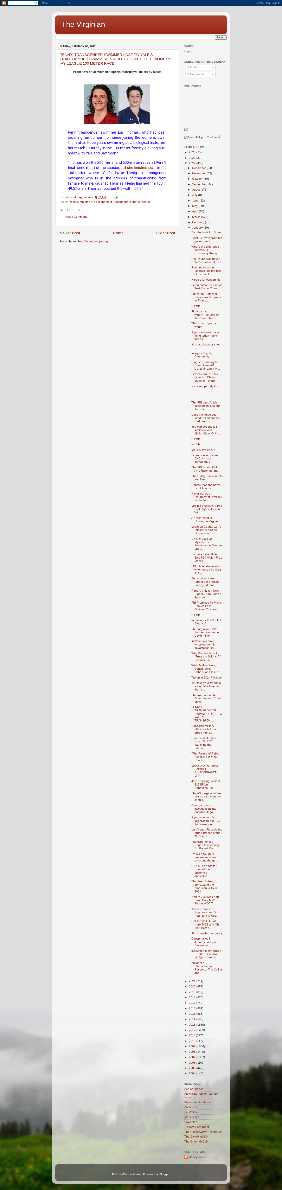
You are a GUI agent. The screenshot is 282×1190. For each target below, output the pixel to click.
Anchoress (191, 1107)
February (198, 222)
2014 (192, 1019)
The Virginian (83, 24)
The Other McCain (196, 1141)
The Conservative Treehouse (203, 1131)
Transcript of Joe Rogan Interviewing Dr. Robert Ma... (205, 845)
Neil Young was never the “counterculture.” (206, 260)
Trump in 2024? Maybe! (207, 677)
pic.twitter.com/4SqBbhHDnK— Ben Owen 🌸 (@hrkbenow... (206, 954)
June (195, 200)
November (199, 173)
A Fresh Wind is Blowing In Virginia (204, 519)
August (197, 189)
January (198, 227)
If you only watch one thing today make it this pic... (205, 336)
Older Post (165, 233)
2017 (192, 1002)
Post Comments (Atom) (92, 241)
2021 (192, 981)
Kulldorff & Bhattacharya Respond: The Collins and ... (207, 968)
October (198, 178)
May (195, 206)
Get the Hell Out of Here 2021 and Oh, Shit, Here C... (205, 924)
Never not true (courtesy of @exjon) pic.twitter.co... (206, 497)
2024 (192, 152)
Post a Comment (76, 216)
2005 (192, 1068)
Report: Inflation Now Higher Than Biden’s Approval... (206, 594)
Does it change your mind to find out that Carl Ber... (205, 418)
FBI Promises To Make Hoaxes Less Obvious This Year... (206, 606)
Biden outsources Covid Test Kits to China (206, 287)
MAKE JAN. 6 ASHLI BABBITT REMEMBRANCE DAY (204, 770)
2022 (192, 163)
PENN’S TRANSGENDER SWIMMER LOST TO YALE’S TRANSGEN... (206, 714)
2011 (192, 1035)
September (199, 184)
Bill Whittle (191, 1112)
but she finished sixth (138, 167)
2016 (192, 1008)
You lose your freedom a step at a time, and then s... (206, 686)
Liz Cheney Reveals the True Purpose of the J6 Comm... (206, 833)
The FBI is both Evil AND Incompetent (204, 469)
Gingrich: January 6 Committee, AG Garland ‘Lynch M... (205, 365)
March (196, 216)
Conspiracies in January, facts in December (203, 942)
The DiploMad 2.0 (196, 1136)
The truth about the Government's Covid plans (206, 698)
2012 (192, 1030)
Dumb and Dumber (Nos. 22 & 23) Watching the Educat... (203, 743)
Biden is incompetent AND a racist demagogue (205, 458)
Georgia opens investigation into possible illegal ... (204, 809)
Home (118, 233)
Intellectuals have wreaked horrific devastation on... (203, 644)
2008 (192, 1051)
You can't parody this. (205, 386)
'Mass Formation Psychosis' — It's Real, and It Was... (204, 912)
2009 (192, 1046)
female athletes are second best (91, 201)
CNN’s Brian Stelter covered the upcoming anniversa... (204, 871)
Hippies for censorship (205, 279)
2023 (192, 157)
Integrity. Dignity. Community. (202, 355)
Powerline (190, 1122)
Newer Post (69, 233)
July (195, 195)
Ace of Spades (193, 1088)
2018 (192, 997)
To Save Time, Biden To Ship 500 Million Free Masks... (207, 557)
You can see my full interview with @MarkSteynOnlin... (206, 430)
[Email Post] (115, 197)
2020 (192, 986)
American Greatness (197, 1102)
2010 (192, 1041)
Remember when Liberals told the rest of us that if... (206, 271)
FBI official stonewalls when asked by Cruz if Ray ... (206, 569)
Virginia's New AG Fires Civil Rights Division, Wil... (206, 509)
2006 (192, 1062)
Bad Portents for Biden (206, 232)
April (195, 211)
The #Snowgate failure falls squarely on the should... (206, 796)
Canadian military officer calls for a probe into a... (203, 729)
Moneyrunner (197, 1157)
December (199, 168)
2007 (192, 1057)
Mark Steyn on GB (203, 449)
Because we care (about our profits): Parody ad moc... (205, 582)
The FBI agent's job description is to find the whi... (205, 406)
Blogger (164, 1174)
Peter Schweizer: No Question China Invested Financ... (204, 377)
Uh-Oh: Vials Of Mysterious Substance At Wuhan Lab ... (206, 544)
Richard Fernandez (197, 1126)
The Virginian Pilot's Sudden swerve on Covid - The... (205, 632)
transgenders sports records (132, 201)
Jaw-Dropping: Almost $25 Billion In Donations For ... (205, 784)
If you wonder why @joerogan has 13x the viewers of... (205, 821)
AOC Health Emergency (207, 933)
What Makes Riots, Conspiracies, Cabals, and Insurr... (206, 669)
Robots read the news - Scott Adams (206, 486)
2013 (192, 1024)
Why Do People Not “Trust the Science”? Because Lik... (206, 656)
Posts (193, 67)
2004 (192, 1073)
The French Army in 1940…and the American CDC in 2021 (204, 886)
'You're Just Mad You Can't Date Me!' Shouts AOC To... (205, 900)
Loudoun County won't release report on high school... (206, 530)
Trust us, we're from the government (206, 239)
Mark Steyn (191, 1117)
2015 (192, 1013)
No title (195, 305)
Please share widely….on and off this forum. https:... (205, 315)
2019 (192, 992)
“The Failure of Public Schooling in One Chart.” (205, 757)
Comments (196, 74)
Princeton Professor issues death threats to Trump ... (206, 297)
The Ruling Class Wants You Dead (207, 478)
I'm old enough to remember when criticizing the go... (204, 857)
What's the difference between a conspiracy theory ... (206, 250)
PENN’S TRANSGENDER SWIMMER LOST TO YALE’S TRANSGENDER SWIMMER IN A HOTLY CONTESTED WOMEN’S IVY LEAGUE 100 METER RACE (116, 59)
